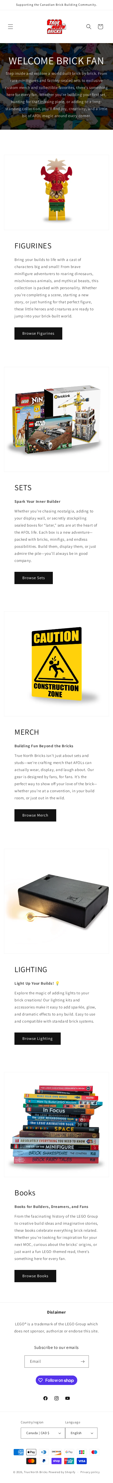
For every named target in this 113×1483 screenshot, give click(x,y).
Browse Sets (33, 577)
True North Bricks (36, 1472)
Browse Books (35, 1275)
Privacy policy (90, 1472)
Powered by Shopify (62, 1472)
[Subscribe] (83, 1361)
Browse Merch (35, 815)
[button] (10, 26)
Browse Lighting (37, 1038)
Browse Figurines (38, 333)
